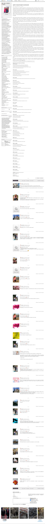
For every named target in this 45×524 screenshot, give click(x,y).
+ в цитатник (21, 6)
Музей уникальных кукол (16, 134)
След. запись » (32, 180)
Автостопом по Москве (16, 170)
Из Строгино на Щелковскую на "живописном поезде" (19, 145)
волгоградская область (4, 24)
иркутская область (4, 30)
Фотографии (3, 72)
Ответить (37, 191)
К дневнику (27, 180)
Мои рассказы (3, 101)
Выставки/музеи (4, 57)
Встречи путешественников (5, 81)
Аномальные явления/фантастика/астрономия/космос (6, 84)
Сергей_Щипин (3, 127)
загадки (5, 27)
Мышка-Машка (8, 126)
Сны (2, 103)
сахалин (6, 43)
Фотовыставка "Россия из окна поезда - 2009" (18, 133)
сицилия (3, 46)
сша (2, 47)
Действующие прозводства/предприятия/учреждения (5, 80)
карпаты (8, 32)
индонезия (4, 29)
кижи (10, 32)
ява (5, 52)
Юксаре (5, 128)
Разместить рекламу (40, 521)
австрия (6, 18)
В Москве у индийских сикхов (16, 167)
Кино (2, 73)
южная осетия (3, 52)
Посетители (7, 144)
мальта (4, 36)
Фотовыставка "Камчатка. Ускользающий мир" (18, 70)
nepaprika (6, 122)
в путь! (5, 21)
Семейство (3, 82)
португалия (5, 40)
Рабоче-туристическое (4, 91)
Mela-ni (9, 120)
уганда (5, 49)
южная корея (8, 51)
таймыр (4, 47)
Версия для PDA (40, 520)
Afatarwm (22, 439)
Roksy (6, 121)
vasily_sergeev (7, 123)
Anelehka (28, 431)
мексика (9, 36)
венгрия (8, 22)
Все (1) (10, 112)
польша (3, 40)
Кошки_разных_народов (5, 133)
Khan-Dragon (7, 119)
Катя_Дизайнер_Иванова (5, 125)
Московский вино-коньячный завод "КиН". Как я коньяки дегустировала (22, 112)
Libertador (5, 120)
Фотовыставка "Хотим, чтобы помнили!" (18, 106)
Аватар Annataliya (6, 9)
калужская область (8, 31)
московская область (6, 38)
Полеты (3, 104)
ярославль (9, 52)
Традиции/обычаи (4, 58)
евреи (8, 26)
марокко (7, 36)
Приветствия (3, 70)
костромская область (6, 33)
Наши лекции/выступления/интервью (6, 98)
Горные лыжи (3, 95)
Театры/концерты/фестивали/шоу (19, 172)
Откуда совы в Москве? (16, 161)
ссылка (28, 184)
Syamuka (22, 183)
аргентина (9, 19)
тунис (10, 48)
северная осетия (6, 44)
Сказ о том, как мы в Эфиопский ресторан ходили (19, 141)
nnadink (8, 122)
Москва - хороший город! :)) (16, 164)
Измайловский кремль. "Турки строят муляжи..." (19, 115)
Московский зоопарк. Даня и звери (17, 75)
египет (10, 26)
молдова (3, 37)
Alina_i (22, 332)
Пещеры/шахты (4, 88)
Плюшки (3, 105)
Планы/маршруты (4, 68)
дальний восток (4, 26)
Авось (20, 0)
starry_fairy (3, 123)
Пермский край (3, 18)
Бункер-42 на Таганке (15, 84)
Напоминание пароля (15, 496)
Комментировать (15, 180)
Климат (3, 93)
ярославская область (5, 53)
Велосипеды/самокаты (4, 102)
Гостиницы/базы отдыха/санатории (6, 71)
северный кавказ (4, 45)
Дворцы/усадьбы (4, 79)
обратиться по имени (26, 183)
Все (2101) (10, 116)
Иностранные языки (4, 99)
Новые (42, 180)
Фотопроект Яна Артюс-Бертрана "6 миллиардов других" (20, 100)
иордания (7, 29)
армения (3, 20)
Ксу (8, 125)
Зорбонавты (14, 103)
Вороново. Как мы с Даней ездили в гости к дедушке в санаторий (21, 74)
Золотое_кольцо (4, 124)
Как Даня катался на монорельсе (17, 87)
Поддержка (35, 0)
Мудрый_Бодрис (4, 126)
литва (2, 36)
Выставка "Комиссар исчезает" (17, 82)
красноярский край (5, 34)
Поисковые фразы (8, 145)
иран (9, 29)
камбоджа (3, 32)
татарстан (6, 47)
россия (9, 40)
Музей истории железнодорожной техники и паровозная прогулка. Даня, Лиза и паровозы (24, 78)
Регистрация (9, 0)
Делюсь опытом (4, 97)
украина (7, 49)
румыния (7, 41)
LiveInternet (3, 0)
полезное (8, 39)
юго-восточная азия (4, 113)
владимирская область (5, 23)
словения (8, 46)
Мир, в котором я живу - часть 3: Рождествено (18, 138)
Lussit (7, 120)
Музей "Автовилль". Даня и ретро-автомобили (18, 83)
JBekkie (22, 351)
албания (7, 19)
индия (7, 28)
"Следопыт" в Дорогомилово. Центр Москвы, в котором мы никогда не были (22, 109)
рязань (7, 42)
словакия (5, 46)
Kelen (5, 119)
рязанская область (4, 42)
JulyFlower (3, 119)
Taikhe (8, 121)
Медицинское (3, 90)
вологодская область (5, 25)
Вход (12, 0)
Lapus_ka (3, 120)
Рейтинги (16, 0)
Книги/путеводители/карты (5, 74)
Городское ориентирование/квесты (6, 87)
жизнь (3, 27)
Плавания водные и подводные (6, 100)
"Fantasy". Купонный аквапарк (16, 73)
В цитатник (42, 191)
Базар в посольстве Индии (16, 81)
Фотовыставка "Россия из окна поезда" (17, 144)
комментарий (24, 196)
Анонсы (3, 89)
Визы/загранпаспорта (4, 86)
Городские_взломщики (4, 137)
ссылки (10, 46)
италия (3, 31)
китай (3, 33)
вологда (7, 24)
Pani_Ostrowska (4, 121)
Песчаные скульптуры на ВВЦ (16, 116)
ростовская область (4, 41)
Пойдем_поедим (4, 134)
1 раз (16, 175)
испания (8, 30)
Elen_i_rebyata (3, 118)
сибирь (9, 45)
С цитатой (39, 191)
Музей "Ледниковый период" (16, 132)
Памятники (3, 60)
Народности (3, 75)
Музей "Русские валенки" (16, 131)
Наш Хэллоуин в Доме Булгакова (17, 146)
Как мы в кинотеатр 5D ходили (16, 117)
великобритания (4, 22)
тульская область (6, 48)
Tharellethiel (22, 206)
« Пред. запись (23, 180)
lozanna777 (3, 122)
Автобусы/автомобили (4, 78)
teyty (5, 123)
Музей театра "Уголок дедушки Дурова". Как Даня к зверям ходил (21, 71)
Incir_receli (22, 400)
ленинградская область (6, 35)
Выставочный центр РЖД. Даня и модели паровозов (19, 72)
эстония (3, 51)
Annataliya (22, 194)
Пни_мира (9, 133)
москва (5, 37)
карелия (6, 32)
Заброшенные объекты (5, 92)
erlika (9, 121)
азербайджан (4, 19)
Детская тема (3, 61)
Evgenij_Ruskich (7, 118)
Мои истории (3, 76)
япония (7, 52)
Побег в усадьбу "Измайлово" (16, 135)
